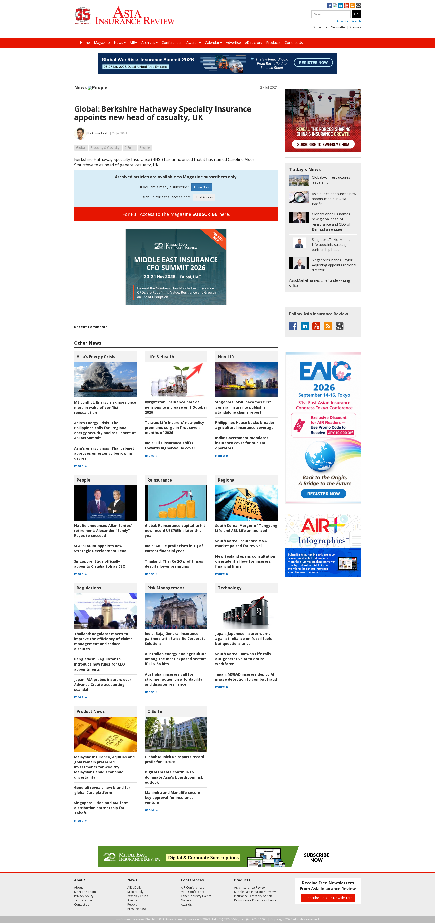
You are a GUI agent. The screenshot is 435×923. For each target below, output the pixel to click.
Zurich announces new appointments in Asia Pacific (334, 198)
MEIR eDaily (135, 892)
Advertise (233, 42)
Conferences (172, 42)
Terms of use (83, 900)
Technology (229, 588)
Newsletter (338, 27)
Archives (148, 42)
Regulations (89, 588)
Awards (192, 42)
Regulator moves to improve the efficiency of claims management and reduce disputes (103, 641)
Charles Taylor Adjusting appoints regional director (334, 264)
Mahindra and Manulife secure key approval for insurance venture (172, 797)
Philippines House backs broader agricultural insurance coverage (244, 425)
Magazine (102, 42)
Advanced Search (348, 21)
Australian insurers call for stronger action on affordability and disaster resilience (173, 679)
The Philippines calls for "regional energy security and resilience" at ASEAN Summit (105, 430)
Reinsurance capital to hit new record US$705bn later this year (175, 530)
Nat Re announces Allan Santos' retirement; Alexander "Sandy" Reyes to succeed (103, 530)
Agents (132, 900)
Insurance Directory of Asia (253, 896)
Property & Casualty (105, 147)
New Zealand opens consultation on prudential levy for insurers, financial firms (245, 561)
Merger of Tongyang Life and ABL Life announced (246, 528)
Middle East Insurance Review (255, 892)
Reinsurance (159, 480)
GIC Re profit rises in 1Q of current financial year (174, 548)
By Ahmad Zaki (98, 133)
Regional (227, 480)
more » (80, 465)
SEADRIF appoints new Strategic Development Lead (100, 548)
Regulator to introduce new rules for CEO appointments (99, 664)
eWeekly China (137, 896)
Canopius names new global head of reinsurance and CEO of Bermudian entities (331, 222)
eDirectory (253, 42)
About (78, 887)
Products (273, 42)
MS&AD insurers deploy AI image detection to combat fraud (246, 677)
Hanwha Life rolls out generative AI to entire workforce (243, 658)
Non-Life (227, 356)
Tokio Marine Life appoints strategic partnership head (331, 244)
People (99, 87)
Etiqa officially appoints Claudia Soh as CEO (99, 564)
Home (85, 42)
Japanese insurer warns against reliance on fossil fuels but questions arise (243, 638)
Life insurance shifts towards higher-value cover (170, 445)
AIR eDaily (134, 887)
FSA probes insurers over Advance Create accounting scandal (102, 684)
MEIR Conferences (193, 892)
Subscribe (320, 27)
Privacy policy (83, 896)
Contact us (81, 904)
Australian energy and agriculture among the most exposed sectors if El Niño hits (176, 658)
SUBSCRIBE (205, 214)
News (118, 42)
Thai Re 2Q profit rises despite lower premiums (174, 564)
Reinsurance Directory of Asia (255, 900)
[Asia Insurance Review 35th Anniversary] (124, 15)
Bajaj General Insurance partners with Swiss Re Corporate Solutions (175, 638)
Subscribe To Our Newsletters (328, 897)
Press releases (137, 909)
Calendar (212, 42)
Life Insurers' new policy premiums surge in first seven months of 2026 (174, 427)
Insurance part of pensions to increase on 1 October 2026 (176, 407)
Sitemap (355, 27)
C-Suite (129, 147)
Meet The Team (85, 892)
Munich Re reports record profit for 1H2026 (174, 759)
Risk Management (165, 588)
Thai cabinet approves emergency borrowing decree (104, 453)
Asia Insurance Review (249, 887)
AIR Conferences (192, 887)
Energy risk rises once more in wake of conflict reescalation (105, 407)
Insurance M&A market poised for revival (241, 543)
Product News (91, 711)
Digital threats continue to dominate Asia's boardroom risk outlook (174, 777)
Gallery (186, 900)
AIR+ (133, 42)
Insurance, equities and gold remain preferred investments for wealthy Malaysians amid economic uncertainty (104, 767)
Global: (87, 109)
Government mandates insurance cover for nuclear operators (241, 442)
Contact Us (294, 42)
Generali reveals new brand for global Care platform (102, 790)
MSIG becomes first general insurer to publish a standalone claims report (243, 407)
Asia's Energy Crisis (96, 356)
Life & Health (160, 356)
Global (81, 147)
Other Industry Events (196, 896)
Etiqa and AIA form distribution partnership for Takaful (101, 807)
